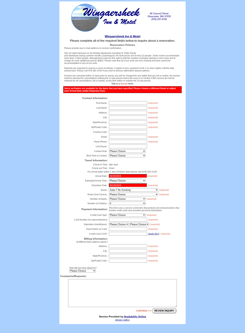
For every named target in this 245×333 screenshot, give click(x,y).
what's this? (153, 234)
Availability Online (135, 316)
